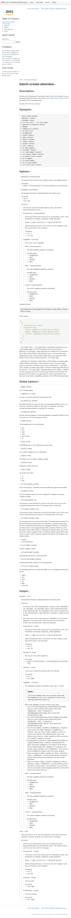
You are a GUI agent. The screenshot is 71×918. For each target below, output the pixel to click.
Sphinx (67, 914)
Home (31, 2)
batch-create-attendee (8, 22)
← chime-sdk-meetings (32, 8)
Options (6, 27)
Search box (5, 39)
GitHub (54, 2)
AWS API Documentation (32, 104)
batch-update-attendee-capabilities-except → (54, 8)
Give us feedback (7, 56)
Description (7, 24)
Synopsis (6, 25)
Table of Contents (10, 18)
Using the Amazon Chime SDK (57, 98)
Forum (47, 2)
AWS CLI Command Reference (14, 2)
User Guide (39, 2)
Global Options (8, 29)
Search (18, 42)
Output (6, 31)
